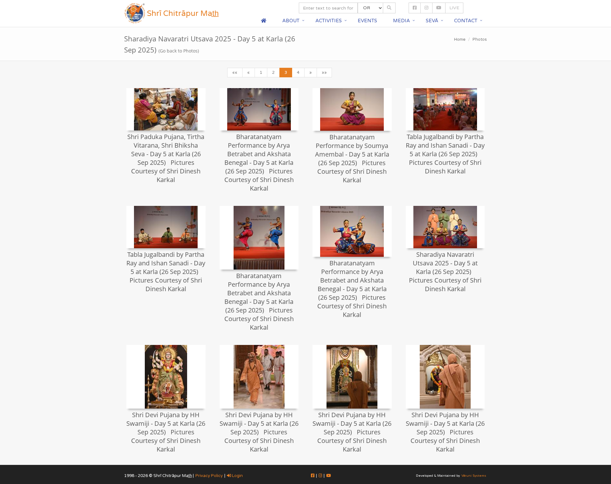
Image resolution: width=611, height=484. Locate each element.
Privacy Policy (209, 475)
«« (234, 72)
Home (460, 39)
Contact (465, 21)
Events (367, 21)
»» (324, 72)
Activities (328, 21)
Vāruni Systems (473, 476)
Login (237, 475)
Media (401, 21)
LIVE (454, 8)
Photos (480, 39)
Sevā (432, 21)
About (290, 21)
